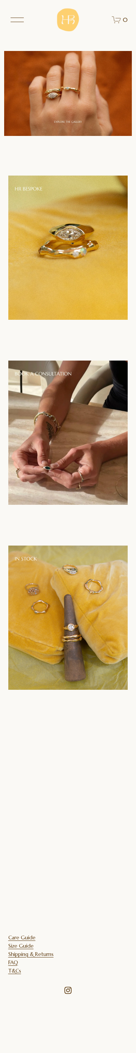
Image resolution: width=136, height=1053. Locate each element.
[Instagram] (68, 990)
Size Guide (21, 946)
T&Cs (14, 971)
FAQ (13, 962)
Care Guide (22, 937)
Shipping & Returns (31, 954)
